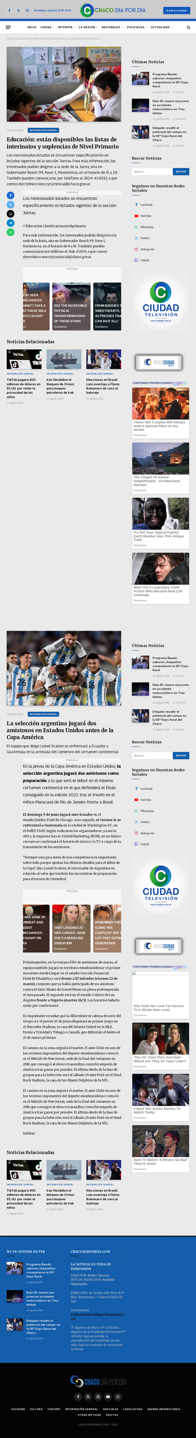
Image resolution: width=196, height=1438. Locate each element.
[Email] (10, 214)
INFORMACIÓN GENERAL (43, 130)
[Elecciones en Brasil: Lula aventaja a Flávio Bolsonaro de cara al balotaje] (103, 359)
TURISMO (53, 1409)
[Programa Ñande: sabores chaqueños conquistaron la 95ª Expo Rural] (140, 78)
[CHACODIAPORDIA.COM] (113, 10)
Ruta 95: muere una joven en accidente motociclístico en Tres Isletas (171, 107)
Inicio (9, 38)
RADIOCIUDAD (177, 10)
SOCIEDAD (18, 1409)
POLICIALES (136, 27)
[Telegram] (10, 223)
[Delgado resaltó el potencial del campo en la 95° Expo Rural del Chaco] (140, 132)
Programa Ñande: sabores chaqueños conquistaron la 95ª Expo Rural (171, 80)
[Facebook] (10, 195)
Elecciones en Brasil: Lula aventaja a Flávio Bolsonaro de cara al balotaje (102, 386)
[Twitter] (10, 204)
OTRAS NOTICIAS (89, 1414)
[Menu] (8, 27)
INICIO (32, 27)
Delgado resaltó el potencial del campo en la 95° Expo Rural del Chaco (169, 134)
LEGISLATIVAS (133, 1409)
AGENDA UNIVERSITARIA (163, 1409)
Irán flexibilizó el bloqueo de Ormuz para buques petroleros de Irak (60, 386)
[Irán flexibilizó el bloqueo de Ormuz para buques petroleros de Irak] (64, 359)
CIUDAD (45, 27)
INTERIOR (65, 27)
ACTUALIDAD (160, 27)
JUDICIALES (110, 1409)
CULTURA (36, 1409)
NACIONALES (111, 27)
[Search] (188, 27)
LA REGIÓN (87, 27)
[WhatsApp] (10, 232)
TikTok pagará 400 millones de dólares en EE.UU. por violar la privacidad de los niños (24, 388)
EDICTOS (112, 1414)
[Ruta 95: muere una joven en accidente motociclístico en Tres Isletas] (140, 105)
